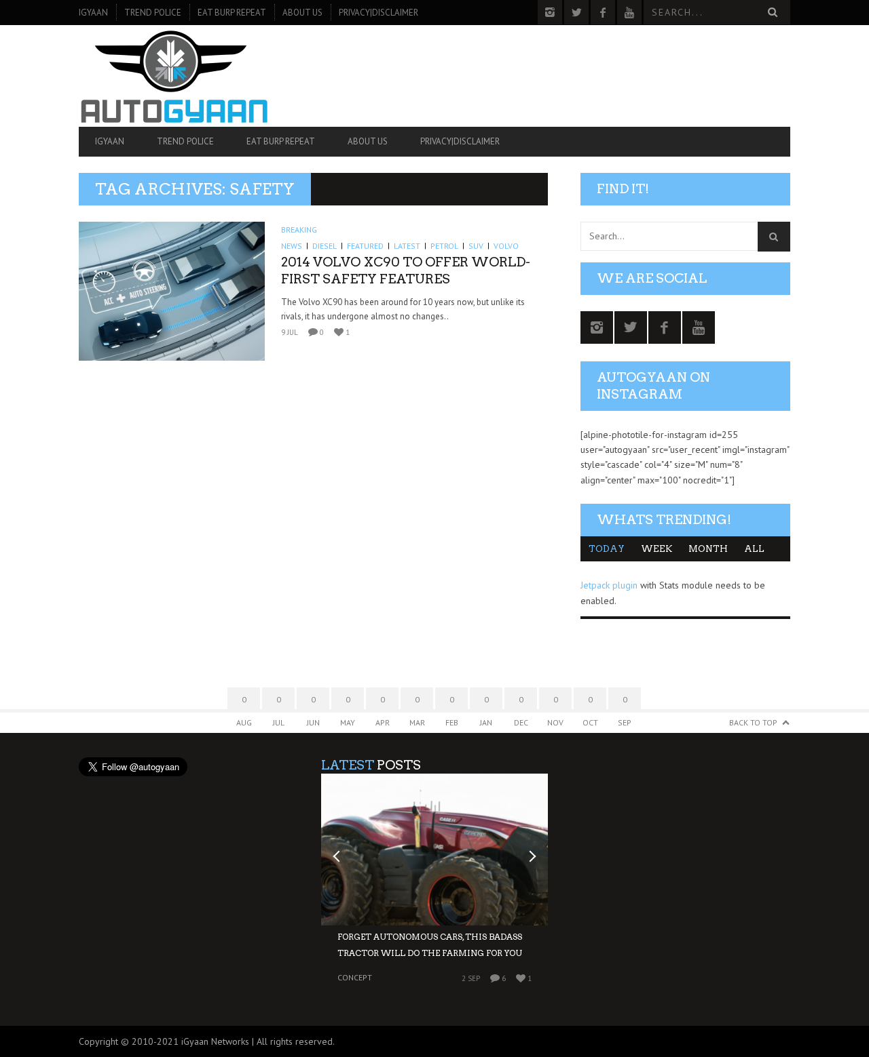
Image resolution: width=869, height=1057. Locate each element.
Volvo (506, 246)
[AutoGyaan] (185, 76)
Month (708, 549)
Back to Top (753, 722)
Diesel (324, 246)
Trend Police (152, 12)
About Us (302, 12)
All (754, 549)
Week (656, 549)
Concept (354, 978)
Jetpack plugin (608, 585)
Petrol (444, 246)
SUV (475, 246)
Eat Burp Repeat (232, 12)
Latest (407, 246)
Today (607, 549)
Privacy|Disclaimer (378, 12)
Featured (365, 246)
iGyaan (93, 12)
